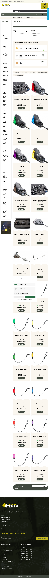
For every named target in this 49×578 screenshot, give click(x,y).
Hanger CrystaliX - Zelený (21, 335)
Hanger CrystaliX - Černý (40, 301)
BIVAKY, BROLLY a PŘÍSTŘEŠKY (5, 67)
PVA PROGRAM (5, 134)
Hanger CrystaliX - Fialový (39, 436)
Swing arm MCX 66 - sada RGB (31, 55)
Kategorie (5, 21)
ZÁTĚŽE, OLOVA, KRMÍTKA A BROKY (5, 177)
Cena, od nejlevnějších (42, 72)
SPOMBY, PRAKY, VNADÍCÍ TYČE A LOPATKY (5, 195)
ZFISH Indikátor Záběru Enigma (31, 48)
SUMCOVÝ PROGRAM (4, 216)
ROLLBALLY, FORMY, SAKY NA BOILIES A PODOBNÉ (5, 188)
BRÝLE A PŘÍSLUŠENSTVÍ (5, 75)
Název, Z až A (32, 72)
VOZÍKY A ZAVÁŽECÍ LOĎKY (4, 171)
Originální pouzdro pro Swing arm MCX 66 (40, 201)
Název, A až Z (24, 72)
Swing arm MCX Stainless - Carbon (39, 268)
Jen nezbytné (19, 297)
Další (44, 486)
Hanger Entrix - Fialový (39, 470)
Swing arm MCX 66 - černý (21, 200)
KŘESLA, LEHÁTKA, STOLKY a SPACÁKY (4, 91)
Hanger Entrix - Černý (40, 403)
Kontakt (3, 554)
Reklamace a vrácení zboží (7, 568)
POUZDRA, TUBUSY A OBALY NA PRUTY (4, 122)
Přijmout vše (30, 297)
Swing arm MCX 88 (39, 234)
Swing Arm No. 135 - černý (21, 268)
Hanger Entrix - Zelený (21, 369)
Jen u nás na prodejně (5, 28)
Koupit (22, 108)
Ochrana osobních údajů (7, 550)
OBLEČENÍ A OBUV (5, 101)
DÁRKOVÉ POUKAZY (4, 32)
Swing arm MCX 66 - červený (40, 99)
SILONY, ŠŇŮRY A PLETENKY (5, 166)
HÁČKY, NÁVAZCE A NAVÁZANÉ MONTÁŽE (5, 80)
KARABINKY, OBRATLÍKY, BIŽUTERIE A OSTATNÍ (5, 210)
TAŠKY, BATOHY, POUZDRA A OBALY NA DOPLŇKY (5, 129)
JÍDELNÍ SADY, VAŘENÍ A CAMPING (5, 183)
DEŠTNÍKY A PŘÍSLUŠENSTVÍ (5, 71)
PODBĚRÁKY (5, 110)
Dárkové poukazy (5, 559)
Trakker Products (36, 33)
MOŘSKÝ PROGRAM (4, 97)
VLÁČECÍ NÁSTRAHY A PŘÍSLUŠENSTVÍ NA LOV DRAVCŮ (5, 161)
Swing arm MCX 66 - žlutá (40, 166)
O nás (3, 552)
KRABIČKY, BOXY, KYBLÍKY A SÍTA (5, 86)
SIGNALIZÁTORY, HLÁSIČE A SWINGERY (5, 138)
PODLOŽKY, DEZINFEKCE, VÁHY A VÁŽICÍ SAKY (5, 115)
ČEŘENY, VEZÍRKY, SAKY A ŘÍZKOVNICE (5, 155)
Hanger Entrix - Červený (21, 403)
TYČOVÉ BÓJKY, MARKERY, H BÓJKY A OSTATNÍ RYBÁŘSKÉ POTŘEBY (5, 203)
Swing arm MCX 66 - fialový (21, 166)
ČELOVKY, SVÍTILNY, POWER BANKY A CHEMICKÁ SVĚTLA (5, 54)
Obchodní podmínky (6, 548)
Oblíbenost (16, 72)
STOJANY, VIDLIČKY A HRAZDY (5, 150)
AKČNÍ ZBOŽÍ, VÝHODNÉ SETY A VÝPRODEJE (5, 37)
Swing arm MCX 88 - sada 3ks (21, 234)
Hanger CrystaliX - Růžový (21, 470)
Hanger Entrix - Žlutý (40, 335)
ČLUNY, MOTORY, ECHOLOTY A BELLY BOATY (5, 61)
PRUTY (4, 43)
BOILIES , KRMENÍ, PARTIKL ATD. (5, 47)
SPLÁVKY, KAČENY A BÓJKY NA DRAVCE (4, 144)
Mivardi (34, 35)
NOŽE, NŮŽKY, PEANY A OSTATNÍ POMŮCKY (5, 106)
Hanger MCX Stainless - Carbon (21, 301)
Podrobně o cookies (6, 564)
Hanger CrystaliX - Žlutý (40, 369)
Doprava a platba (5, 566)
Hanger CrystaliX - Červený (21, 436)
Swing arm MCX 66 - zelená (30, 62)
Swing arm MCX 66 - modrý (39, 133)
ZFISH (33, 31)
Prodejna (4, 557)
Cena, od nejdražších (18, 75)
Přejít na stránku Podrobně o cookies (24, 299)
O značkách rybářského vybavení (8, 561)
